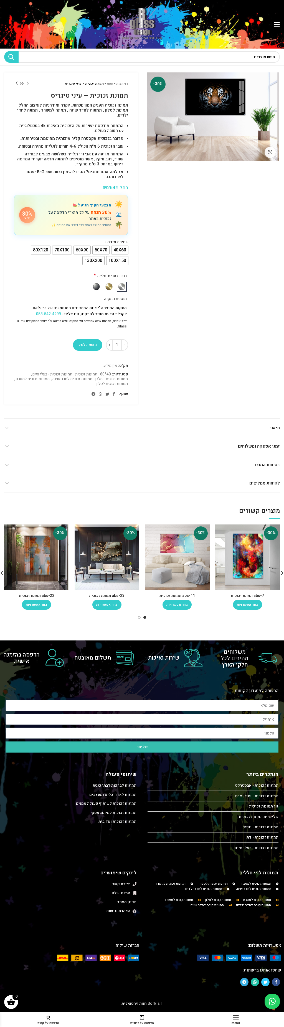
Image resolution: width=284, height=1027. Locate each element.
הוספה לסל (87, 344)
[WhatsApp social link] (100, 394)
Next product (16, 83)
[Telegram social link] (93, 394)
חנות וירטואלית (134, 1003)
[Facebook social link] (114, 394)
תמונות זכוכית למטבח (33, 379)
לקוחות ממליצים (264, 483)
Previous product (28, 83)
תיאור (274, 428)
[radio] (119, 250)
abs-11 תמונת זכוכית (177, 596)
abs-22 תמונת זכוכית (36, 596)
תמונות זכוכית (86, 374)
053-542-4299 (48, 314)
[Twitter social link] (107, 394)
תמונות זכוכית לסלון (112, 384)
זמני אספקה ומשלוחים (259, 446)
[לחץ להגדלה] (270, 152)
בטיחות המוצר (267, 464)
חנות (110, 83)
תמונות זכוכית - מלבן (111, 379)
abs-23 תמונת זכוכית (107, 596)
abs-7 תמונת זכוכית (247, 596)
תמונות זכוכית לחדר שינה (72, 379)
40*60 (105, 374)
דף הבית (122, 83)
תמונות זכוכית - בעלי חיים (52, 374)
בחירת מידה (117, 242)
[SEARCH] (11, 57)
